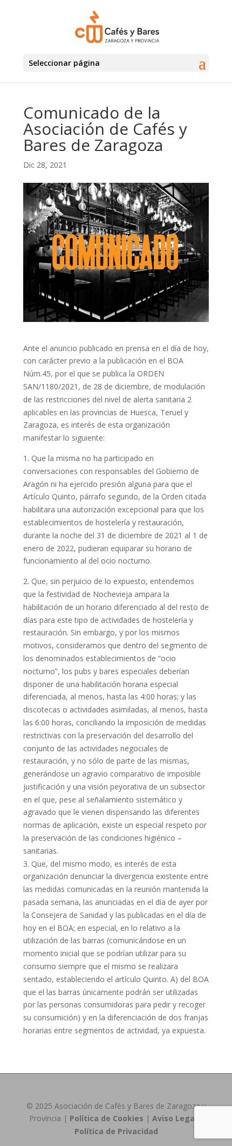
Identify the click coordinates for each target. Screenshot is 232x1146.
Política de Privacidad (116, 1131)
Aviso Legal (174, 1118)
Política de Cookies (107, 1118)
